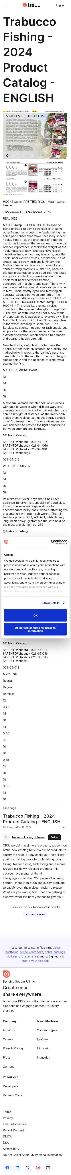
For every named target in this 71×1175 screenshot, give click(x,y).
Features (42, 1039)
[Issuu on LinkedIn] (17, 1167)
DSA (6, 1142)
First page (9, 808)
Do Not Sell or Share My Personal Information (32, 1155)
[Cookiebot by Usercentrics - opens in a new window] (51, 541)
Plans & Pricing (13, 1048)
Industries (43, 1057)
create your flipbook (35, 961)
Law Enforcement (15, 1124)
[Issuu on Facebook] (7, 1167)
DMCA (7, 1136)
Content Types (47, 1030)
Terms (7, 1112)
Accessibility (11, 1149)
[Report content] (64, 827)
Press (6, 1057)
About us (9, 1030)
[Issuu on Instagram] (37, 1167)
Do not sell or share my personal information (35, 629)
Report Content (13, 1130)
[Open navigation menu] (6, 5)
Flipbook (43, 1048)
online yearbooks (31, 952)
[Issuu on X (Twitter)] (27, 1167)
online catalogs (55, 952)
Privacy (8, 1118)
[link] (60, 5)
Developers (10, 1086)
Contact (8, 1066)
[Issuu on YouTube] (48, 1167)
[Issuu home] (31, 5)
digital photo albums (20, 956)
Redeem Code (12, 1095)
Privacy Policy (13, 591)
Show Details (50, 602)
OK (35, 615)
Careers (8, 1039)
